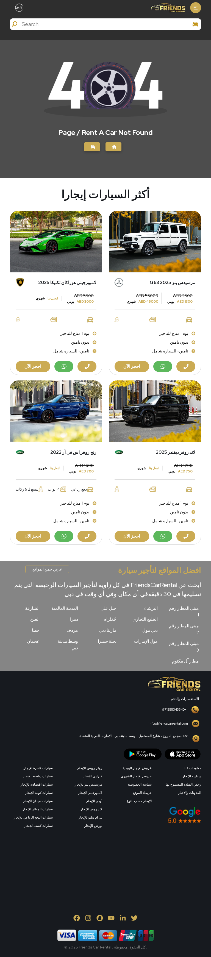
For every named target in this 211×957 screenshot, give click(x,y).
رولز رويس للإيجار (89, 768)
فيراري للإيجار (92, 776)
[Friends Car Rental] (168, 7)
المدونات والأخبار (189, 793)
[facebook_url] (76, 918)
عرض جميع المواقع (47, 569)
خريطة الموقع (142, 793)
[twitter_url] (134, 918)
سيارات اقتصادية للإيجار (37, 784)
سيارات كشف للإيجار (38, 826)
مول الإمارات (146, 641)
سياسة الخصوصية (139, 784)
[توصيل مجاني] (155, 241)
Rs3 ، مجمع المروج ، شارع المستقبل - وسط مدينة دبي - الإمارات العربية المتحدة (133, 736)
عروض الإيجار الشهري (136, 776)
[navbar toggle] (195, 7)
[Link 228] (160, 867)
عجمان (33, 641)
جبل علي (108, 608)
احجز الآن (131, 366)
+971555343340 (174, 709)
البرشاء (151, 608)
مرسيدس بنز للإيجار (88, 784)
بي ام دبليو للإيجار (90, 817)
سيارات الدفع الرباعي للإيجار (33, 817)
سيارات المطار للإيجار (38, 809)
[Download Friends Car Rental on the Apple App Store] (182, 753)
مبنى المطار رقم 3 (184, 647)
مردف (72, 630)
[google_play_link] (142, 753)
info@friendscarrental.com (168, 723)
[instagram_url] (88, 918)
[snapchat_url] (100, 918)
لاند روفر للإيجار (91, 809)
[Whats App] (162, 366)
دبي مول (150, 630)
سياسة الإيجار (191, 776)
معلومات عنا (192, 768)
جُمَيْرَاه (110, 619)
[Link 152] (92, 146)
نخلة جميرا (107, 641)
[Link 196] (173, 683)
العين (35, 619)
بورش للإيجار (93, 826)
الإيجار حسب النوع (139, 801)
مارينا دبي (107, 630)
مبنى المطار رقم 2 (184, 629)
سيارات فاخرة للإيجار (38, 768)
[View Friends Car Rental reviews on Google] (155, 815)
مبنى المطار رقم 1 (184, 611)
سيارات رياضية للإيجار (38, 776)
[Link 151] (113, 146)
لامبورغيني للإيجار (90, 793)
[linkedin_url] (123, 918)
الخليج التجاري (145, 619)
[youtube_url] (111, 918)
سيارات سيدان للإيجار (38, 801)
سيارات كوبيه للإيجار (39, 793)
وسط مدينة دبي (68, 644)
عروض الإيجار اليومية (137, 768)
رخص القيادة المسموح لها (183, 784)
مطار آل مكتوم (185, 661)
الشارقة (32, 608)
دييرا (74, 619)
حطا (36, 630)
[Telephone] (185, 366)
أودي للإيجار (94, 801)
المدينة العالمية (64, 608)
